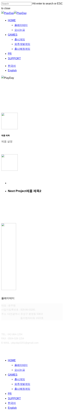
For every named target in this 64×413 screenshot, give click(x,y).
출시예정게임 (22, 388)
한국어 (12, 403)
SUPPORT (14, 398)
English (12, 407)
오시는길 (19, 370)
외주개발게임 (22, 384)
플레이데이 (21, 365)
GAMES (12, 374)
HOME (12, 360)
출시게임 (19, 379)
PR (10, 393)
